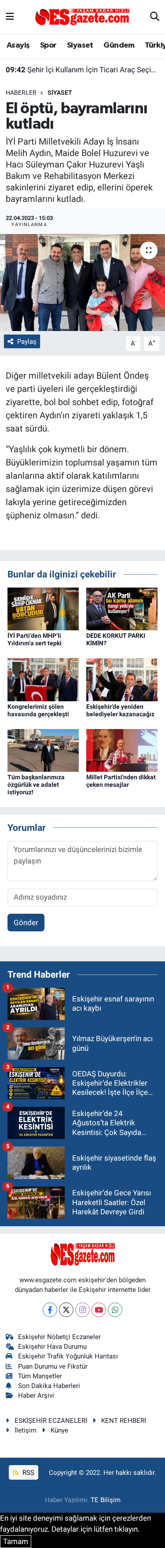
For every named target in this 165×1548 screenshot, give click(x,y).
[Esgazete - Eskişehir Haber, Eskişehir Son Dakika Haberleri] (82, 16)
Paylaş (27, 342)
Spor (48, 45)
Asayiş (18, 45)
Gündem (118, 45)
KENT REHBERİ (123, 1421)
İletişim (26, 1430)
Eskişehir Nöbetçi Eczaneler (59, 1337)
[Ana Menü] (10, 16)
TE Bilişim (106, 1500)
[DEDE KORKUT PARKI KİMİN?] (122, 608)
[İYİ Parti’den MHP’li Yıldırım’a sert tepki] (43, 608)
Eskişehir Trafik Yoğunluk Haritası (68, 1356)
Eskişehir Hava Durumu (52, 1347)
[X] (66, 1309)
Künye (59, 1430)
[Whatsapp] (115, 1309)
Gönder (26, 922)
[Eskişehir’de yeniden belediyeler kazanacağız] (122, 678)
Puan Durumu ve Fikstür (53, 1366)
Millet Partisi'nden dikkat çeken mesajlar (121, 781)
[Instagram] (82, 1309)
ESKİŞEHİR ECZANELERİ (51, 1421)
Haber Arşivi (36, 1395)
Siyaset (80, 45)
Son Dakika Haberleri (49, 1386)
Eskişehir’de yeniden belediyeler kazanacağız (120, 710)
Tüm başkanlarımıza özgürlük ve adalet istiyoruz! (36, 785)
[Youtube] (99, 1309)
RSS (27, 1473)
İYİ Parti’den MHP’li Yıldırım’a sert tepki (34, 639)
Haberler (21, 92)
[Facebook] (50, 1309)
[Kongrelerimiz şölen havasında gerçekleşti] (43, 678)
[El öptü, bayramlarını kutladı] (82, 282)
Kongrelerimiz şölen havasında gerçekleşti (38, 710)
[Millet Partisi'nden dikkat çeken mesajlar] (122, 749)
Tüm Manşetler (40, 1376)
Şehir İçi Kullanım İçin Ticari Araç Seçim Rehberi (83, 69)
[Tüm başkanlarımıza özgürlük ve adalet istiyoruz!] (43, 749)
